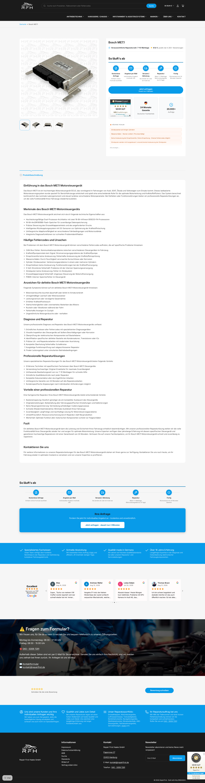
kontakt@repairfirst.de (34, 667)
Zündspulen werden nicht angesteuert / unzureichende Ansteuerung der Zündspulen (138, 142)
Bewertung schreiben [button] (159, 690)
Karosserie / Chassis (97, 17)
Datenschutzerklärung (70, 750)
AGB (63, 753)
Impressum (66, 747)
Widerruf (65, 762)
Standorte (65, 759)
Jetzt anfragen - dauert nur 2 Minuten (102, 525)
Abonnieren (177, 758)
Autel (124, 726)
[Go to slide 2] (112, 602)
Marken (154, 17)
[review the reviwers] (177, 583)
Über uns (167, 17)
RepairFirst (163, 780)
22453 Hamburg (110, 757)
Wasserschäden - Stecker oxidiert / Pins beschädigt (127, 134)
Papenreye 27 (109, 752)
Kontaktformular (31, 664)
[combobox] (96, 5)
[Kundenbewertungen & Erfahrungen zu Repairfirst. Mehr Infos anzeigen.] (120, 108)
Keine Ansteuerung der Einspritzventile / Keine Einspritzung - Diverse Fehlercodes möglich (140, 138)
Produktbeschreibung (33, 175)
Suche (151, 6)
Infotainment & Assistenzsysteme (129, 17)
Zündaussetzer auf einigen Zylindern (123, 130)
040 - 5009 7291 (31, 649)
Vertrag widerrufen (69, 765)
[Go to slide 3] (114, 602)
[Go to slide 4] (116, 602)
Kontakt (181, 17)
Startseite (22, 24)
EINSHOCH (182, 780)
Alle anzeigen (114, 147)
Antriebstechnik (74, 17)
